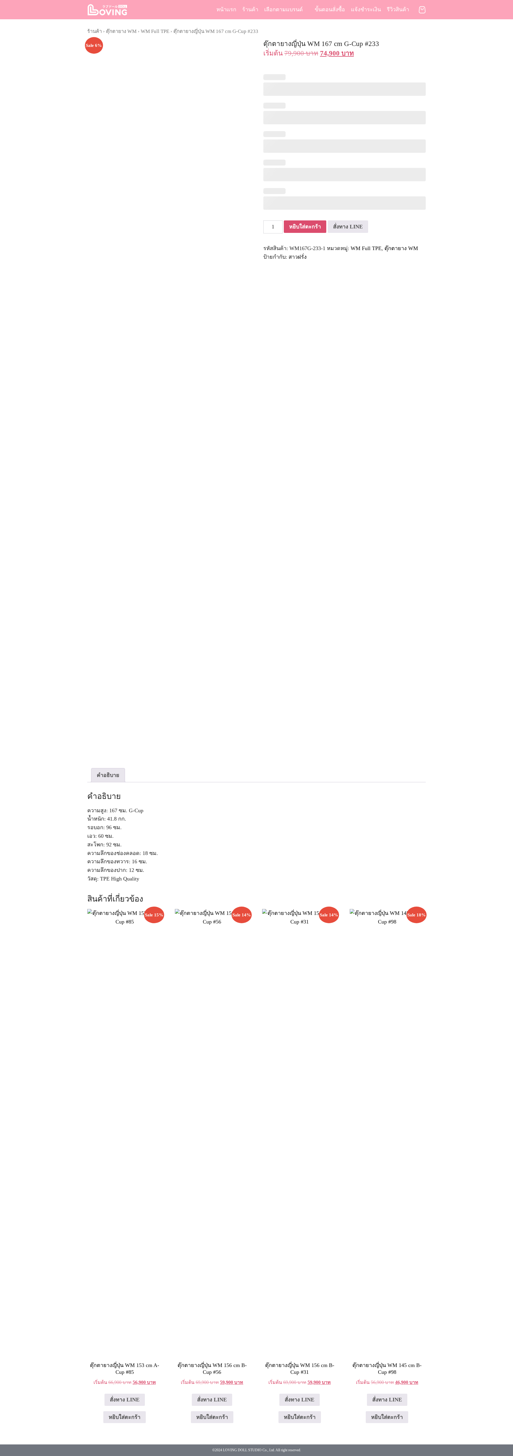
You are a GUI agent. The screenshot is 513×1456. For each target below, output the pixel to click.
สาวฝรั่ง (298, 257)
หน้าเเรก (226, 9)
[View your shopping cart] (422, 9)
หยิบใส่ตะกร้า (305, 227)
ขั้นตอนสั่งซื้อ (330, 9)
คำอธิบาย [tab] (108, 775)
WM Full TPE (155, 31)
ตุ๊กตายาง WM (121, 31)
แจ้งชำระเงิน (366, 9)
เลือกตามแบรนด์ (283, 9)
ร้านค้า (250, 9)
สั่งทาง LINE (348, 227)
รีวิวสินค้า (398, 9)
